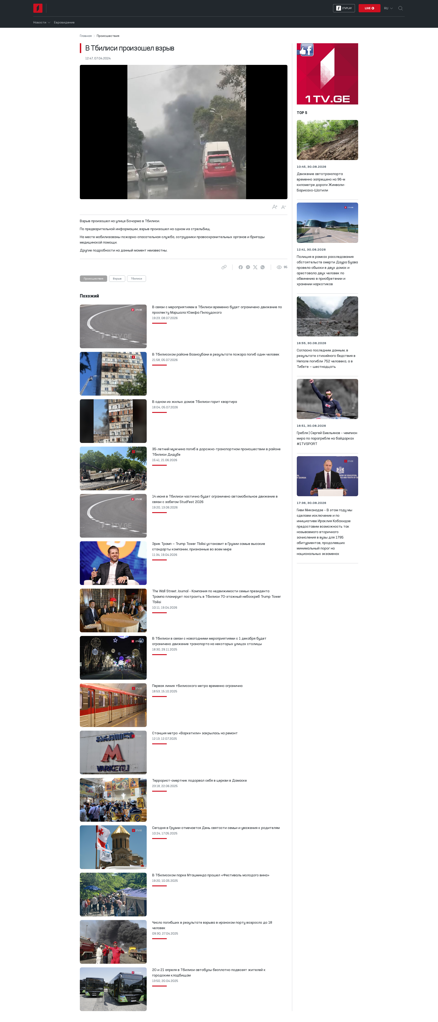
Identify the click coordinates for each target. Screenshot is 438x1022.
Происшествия (93, 278)
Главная (86, 36)
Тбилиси (136, 278)
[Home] (37, 8)
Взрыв (117, 278)
